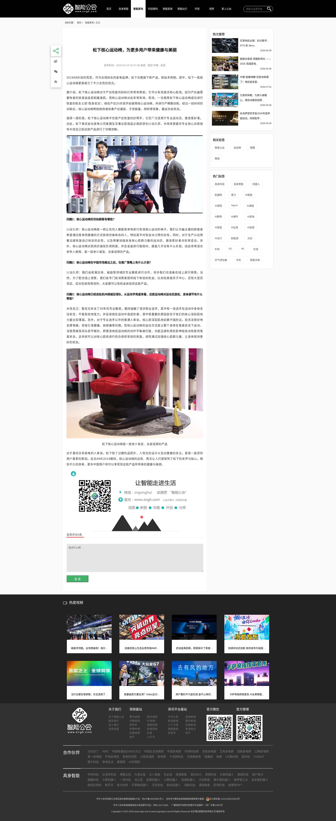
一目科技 (125, 779)
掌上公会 (226, 8)
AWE (105, 751)
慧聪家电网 (244, 751)
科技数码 (153, 8)
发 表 (77, 579)
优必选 (168, 774)
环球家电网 (112, 756)
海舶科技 (189, 785)
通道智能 (204, 785)
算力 (233, 194)
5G (230, 248)
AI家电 (250, 216)
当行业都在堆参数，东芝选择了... (89, 694)
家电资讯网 (129, 756)
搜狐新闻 (173, 728)
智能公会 (220, 147)
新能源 (234, 238)
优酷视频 (135, 720)
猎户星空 (257, 774)
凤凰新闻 (191, 724)
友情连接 (113, 728)
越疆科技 (93, 779)
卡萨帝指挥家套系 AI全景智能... (247, 694)
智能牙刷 (255, 260)
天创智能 (204, 779)
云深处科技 (109, 774)
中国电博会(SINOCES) (126, 751)
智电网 (162, 756)
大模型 (218, 205)
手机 (238, 260)
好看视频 (152, 728)
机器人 (256, 184)
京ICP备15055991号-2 (152, 799)
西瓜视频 (152, 716)
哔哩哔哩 (135, 728)
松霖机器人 (153, 779)
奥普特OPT (235, 785)
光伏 (249, 238)
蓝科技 (245, 756)
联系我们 (113, 720)
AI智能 (248, 194)
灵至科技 (157, 785)
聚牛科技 (93, 761)
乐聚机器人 (227, 774)
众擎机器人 (109, 779)
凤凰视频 (135, 732)
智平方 (109, 785)
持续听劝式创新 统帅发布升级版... (246, 648)
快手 (132, 736)
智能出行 (182, 8)
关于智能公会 (116, 716)
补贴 (217, 249)
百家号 (172, 732)
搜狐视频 (152, 724)
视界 (211, 8)
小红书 (151, 736)
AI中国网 (134, 761)
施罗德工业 (241, 779)
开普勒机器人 (140, 785)
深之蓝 (138, 779)
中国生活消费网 (154, 751)
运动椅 (237, 147)
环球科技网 (192, 751)
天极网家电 (194, 756)
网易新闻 (191, 716)
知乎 (188, 732)
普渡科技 (242, 774)
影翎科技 (219, 785)
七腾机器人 (171, 779)
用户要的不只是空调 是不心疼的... (194, 694)
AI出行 (218, 238)
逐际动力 (196, 774)
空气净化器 (221, 260)
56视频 (151, 720)
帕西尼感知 (95, 785)
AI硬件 (234, 216)
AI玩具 (234, 227)
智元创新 (122, 785)
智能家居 (168, 8)
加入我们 (113, 724)
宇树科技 (93, 774)
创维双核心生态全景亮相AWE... (142, 648)
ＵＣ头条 (173, 724)
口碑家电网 (262, 751)
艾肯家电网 (227, 751)
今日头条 (173, 716)
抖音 (149, 732)
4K (242, 248)
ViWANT (258, 756)
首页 (108, 8)
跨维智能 (181, 774)
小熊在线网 (147, 756)
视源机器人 (188, 779)
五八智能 (154, 774)
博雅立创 (125, 774)
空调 (255, 249)
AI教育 (218, 216)
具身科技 (220, 184)
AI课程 (250, 205)
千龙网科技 (176, 756)
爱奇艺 (133, 724)
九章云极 (140, 774)
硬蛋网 (121, 761)
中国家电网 (174, 751)
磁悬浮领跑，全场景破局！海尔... (89, 648)
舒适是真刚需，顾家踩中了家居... (194, 648)
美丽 (217, 158)
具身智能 (123, 8)
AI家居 (218, 227)
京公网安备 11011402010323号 (224, 799)
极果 (219, 756)
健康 (252, 147)
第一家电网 (95, 756)
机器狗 (218, 194)
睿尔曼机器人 (222, 779)
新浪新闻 (173, 720)
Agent (234, 205)
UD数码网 (231, 756)
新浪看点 (191, 728)
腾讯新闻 (191, 720)
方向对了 (93, 751)
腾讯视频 (135, 716)
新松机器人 (174, 785)
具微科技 (210, 774)
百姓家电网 (209, 751)
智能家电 (138, 8)
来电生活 (107, 761)
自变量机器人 (259, 779)
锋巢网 (208, 756)
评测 (197, 8)
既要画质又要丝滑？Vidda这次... (141, 694)
